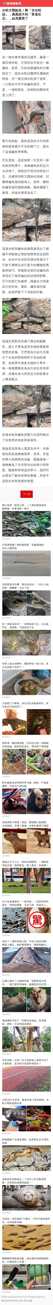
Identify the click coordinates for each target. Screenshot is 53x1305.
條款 (21, 1301)
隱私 (26, 1301)
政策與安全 (14, 1301)
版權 (30, 1301)
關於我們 (5, 1301)
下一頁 (26, 494)
